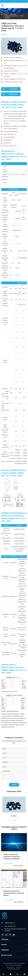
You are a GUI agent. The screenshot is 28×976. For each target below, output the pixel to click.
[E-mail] (10, 974)
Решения (4, 944)
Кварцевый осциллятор (11, 16)
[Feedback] (24, 974)
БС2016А (14, 816)
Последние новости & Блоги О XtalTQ (14, 828)
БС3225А (7, 17)
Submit (14, 784)
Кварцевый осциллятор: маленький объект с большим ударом (13, 893)
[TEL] (17, 974)
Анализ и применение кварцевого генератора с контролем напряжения (11, 857)
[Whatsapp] (3, 974)
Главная (5, 14)
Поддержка (5, 950)
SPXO (21, 16)
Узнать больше (19, 865)
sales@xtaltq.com (9, 923)
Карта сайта (10, 967)
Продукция (13, 14)
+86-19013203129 (10, 926)
